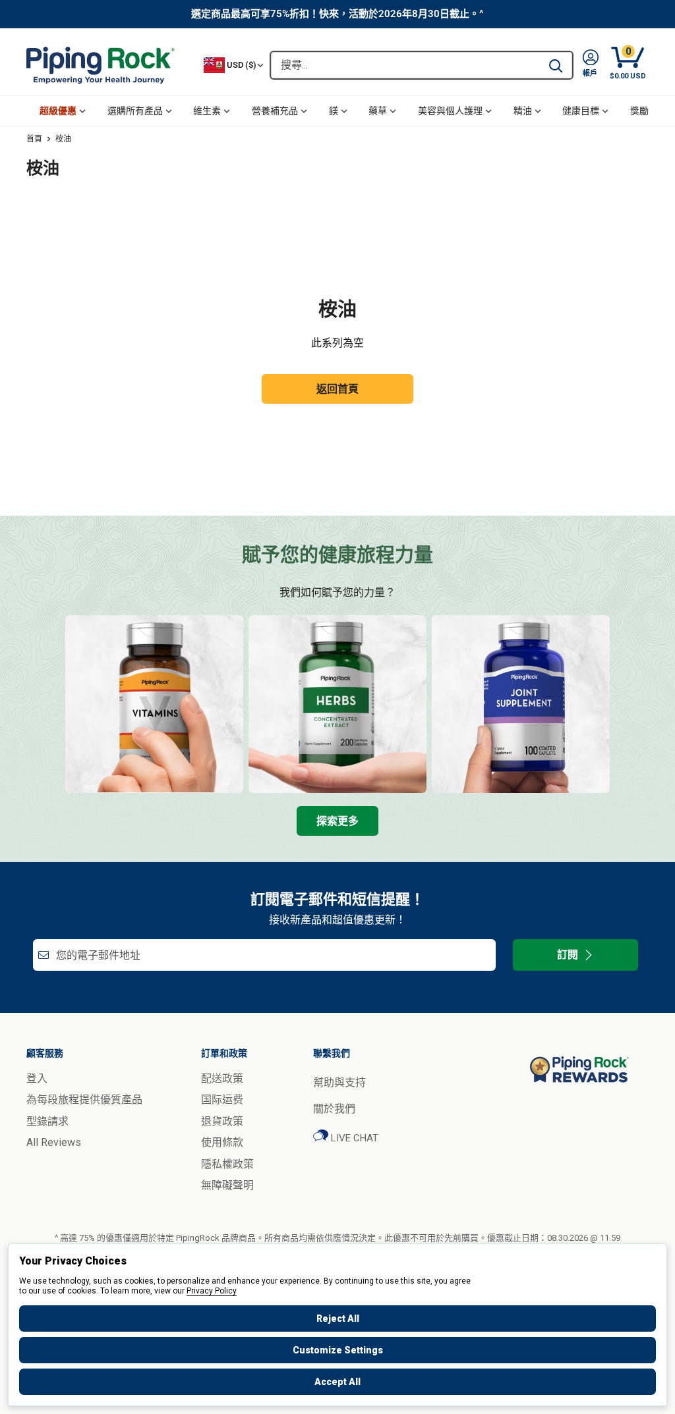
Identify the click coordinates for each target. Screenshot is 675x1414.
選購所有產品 (135, 110)
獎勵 (639, 110)
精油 (523, 110)
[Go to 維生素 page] (154, 704)
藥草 (377, 110)
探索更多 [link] (337, 821)
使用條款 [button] (222, 1142)
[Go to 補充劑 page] (521, 704)
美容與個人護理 (450, 110)
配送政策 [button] (222, 1078)
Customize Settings (338, 1350)
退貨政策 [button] (222, 1121)
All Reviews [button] (53, 1142)
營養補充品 (275, 110)
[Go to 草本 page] (337, 704)
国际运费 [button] (222, 1099)
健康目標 (580, 110)
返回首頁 (337, 389)
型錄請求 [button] (47, 1121)
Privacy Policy (212, 1290)
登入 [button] (36, 1078)
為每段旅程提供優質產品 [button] (84, 1099)
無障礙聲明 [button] (227, 1185)
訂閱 (567, 954)
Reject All (337, 1318)
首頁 (34, 139)
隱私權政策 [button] (227, 1164)
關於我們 (334, 1108)
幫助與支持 (339, 1082)
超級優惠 (58, 110)
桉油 (63, 139)
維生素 (207, 110)
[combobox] (405, 65)
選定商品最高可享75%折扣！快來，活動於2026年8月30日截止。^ (337, 14)
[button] (591, 65)
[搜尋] (555, 65)
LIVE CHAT (353, 1138)
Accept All (337, 1381)
